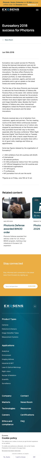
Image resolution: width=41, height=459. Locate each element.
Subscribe (31, 286)
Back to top (35, 306)
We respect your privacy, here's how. (11, 450)
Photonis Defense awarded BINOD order (14, 229)
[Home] (10, 10)
